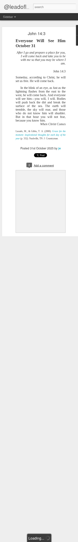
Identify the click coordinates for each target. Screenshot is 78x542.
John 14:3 (36, 33)
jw (59, 148)
